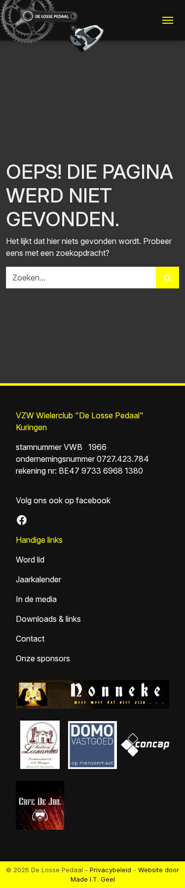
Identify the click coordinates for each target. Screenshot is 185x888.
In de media (36, 599)
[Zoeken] (167, 277)
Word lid (30, 560)
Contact (30, 639)
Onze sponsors (43, 658)
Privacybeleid (110, 870)
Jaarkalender (38, 579)
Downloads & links (48, 619)
